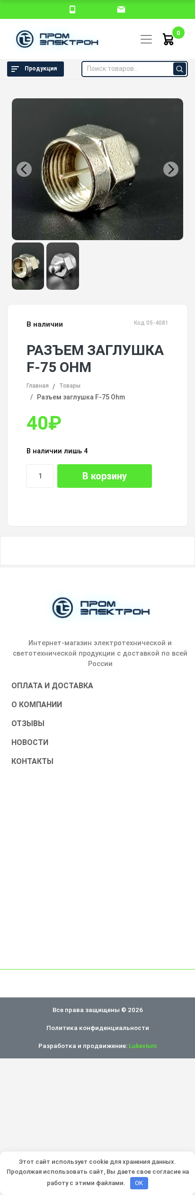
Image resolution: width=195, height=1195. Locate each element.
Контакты (32, 761)
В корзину (104, 476)
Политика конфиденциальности (97, 1027)
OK (139, 1182)
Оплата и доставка (52, 685)
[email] (121, 9)
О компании (36, 704)
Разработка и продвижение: (97, 1045)
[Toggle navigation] (146, 39)
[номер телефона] (72, 9)
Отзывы (27, 723)
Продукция (41, 68)
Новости (29, 742)
